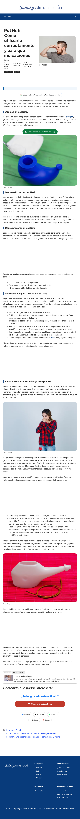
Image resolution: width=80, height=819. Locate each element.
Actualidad (38, 768)
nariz (53, 338)
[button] (75, 16)
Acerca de (7, 673)
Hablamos (8, 72)
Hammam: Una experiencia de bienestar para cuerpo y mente (33, 737)
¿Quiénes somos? (63, 768)
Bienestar (38, 774)
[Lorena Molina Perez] (8, 680)
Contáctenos (62, 771)
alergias (69, 117)
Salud (17, 72)
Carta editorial (62, 798)
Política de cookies (64, 794)
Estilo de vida (39, 778)
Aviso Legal (61, 791)
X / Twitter (40, 714)
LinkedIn (35, 720)
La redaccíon (62, 774)
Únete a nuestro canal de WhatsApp (41, 132)
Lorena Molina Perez (6, 67)
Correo (47, 720)
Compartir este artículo (41, 704)
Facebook (26, 714)
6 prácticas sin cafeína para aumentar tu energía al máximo (32, 733)
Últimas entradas (18, 673)
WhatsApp (54, 714)
